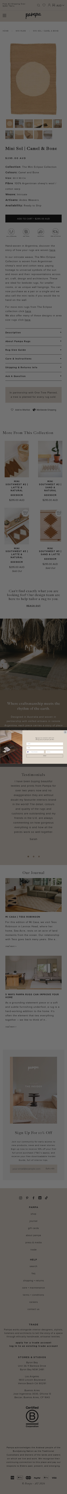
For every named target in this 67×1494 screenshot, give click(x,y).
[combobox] (28, 752)
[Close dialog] (65, 732)
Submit (44, 755)
